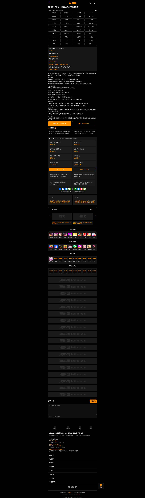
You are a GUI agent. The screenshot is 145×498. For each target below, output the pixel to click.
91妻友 (91, 37)
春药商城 (79, 12)
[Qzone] (78, 189)
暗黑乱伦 (79, 30)
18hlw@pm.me (53, 69)
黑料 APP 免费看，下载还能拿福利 (58, 64)
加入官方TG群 (60, 169)
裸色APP (91, 44)
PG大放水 (91, 23)
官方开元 (91, 16)
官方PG (66, 16)
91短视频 (66, 33)
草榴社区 (54, 40)
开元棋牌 (79, 16)
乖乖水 (91, 12)
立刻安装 (52, 158)
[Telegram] (66, 189)
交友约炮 (54, 12)
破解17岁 (91, 30)
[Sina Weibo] (81, 189)
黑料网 (69, 492)
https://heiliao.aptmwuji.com (56, 449)
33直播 (54, 26)
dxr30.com (53, 151)
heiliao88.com (53, 61)
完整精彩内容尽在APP (59, 123)
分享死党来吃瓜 (84, 123)
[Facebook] (63, 189)
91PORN (79, 33)
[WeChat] (69, 189)
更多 (91, 209)
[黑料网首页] (72, 3)
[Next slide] (95, 216)
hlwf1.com (52, 50)
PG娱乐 (79, 19)
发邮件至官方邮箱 (84, 169)
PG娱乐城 (54, 16)
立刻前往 (76, 158)
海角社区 (54, 33)
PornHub (54, 37)
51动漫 (78, 44)
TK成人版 (91, 33)
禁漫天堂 (79, 37)
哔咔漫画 (91, 40)
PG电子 (54, 19)
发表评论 (93, 401)
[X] (72, 189)
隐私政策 (70, 497)
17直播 (66, 19)
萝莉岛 (66, 37)
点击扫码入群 (77, 164)
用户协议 (65, 497)
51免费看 (66, 30)
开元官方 (91, 19)
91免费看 (54, 30)
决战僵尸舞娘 (79, 26)
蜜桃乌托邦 (91, 26)
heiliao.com (77, 144)
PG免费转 (66, 23)
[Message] (84, 189)
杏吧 (54, 44)
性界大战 (66, 26)
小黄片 (78, 40)
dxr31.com (76, 151)
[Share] (60, 189)
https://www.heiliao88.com (56, 446)
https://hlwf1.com (53, 440)
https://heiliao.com (54, 56)
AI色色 (66, 40)
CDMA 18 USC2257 (77, 497)
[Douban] (75, 189)
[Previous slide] (50, 216)
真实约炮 (66, 12)
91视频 (66, 44)
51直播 (78, 23)
